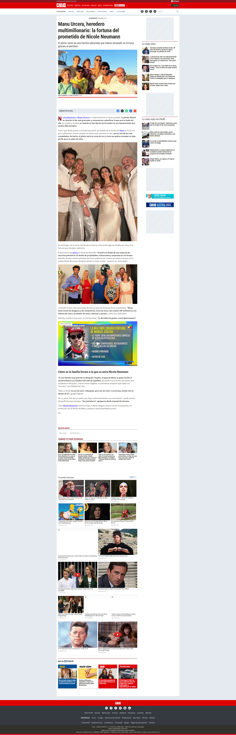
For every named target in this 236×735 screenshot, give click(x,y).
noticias (67, 667)
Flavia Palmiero (121, 11)
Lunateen (140, 713)
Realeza (93, 5)
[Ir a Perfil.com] (175, 2)
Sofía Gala (71, 11)
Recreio (145, 718)
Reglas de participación (139, 723)
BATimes (149, 713)
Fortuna (115, 713)
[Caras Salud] (160, 198)
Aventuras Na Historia (112, 718)
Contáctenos (108, 723)
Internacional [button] (108, 5)
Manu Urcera (62, 433)
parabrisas (128, 667)
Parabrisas (131, 713)
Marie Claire (106, 713)
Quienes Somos (97, 723)
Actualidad (86, 5)
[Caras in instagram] (142, 11)
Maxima (152, 718)
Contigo (100, 718)
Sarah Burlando (102, 11)
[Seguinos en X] (150, 11)
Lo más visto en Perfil (153, 119)
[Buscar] (177, 11)
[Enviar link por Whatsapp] (126, 111)
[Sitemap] (129, 708)
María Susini (80, 11)
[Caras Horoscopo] (160, 207)
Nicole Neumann (75, 433)
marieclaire (87, 667)
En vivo (176, 5)
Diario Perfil (89, 713)
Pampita (111, 11)
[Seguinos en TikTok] (154, 11)
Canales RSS (85, 723)
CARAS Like (119, 5)
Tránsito (152, 723)
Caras (94, 718)
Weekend (123, 713)
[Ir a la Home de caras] (61, 7)
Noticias (70, 5)
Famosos (77, 5)
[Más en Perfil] (69, 661)
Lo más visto (149, 43)
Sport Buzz (137, 718)
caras (107, 667)
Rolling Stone (126, 718)
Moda (100, 5)
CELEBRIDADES (93, 18)
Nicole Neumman (90, 11)
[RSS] (125, 708)
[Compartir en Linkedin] (130, 111)
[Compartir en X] (122, 111)
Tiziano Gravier (61, 11)
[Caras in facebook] (146, 11)
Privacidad (118, 723)
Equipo (126, 723)
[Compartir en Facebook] (118, 111)
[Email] (135, 111)
